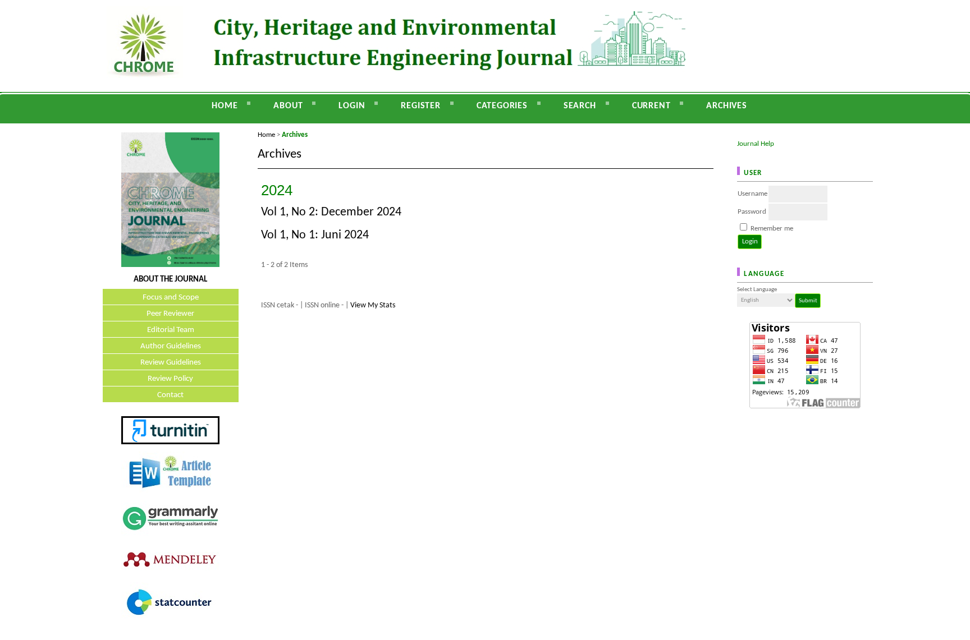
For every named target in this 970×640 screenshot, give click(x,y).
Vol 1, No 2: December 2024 (331, 212)
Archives (726, 106)
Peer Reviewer (170, 314)
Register (420, 106)
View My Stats (372, 305)
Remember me (772, 228)
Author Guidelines (170, 346)
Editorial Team (170, 330)
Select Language (757, 290)
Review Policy (170, 379)
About (288, 106)
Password (752, 211)
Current (651, 106)
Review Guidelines (170, 362)
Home (224, 106)
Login (351, 106)
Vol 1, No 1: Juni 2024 (315, 235)
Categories (502, 106)
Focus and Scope (171, 297)
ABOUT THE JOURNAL (170, 279)
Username (752, 193)
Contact (170, 395)
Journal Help (755, 144)
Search (580, 106)
